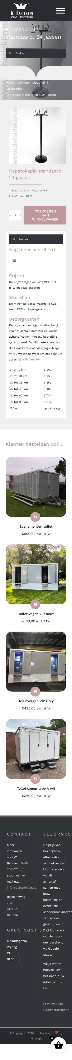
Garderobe (29, 190)
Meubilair (42, 190)
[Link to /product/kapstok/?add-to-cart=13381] (35, 779)
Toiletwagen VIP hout (36, 614)
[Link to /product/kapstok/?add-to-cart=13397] (35, 517)
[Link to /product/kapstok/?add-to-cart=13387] (35, 692)
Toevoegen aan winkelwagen (45, 215)
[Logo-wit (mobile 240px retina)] (21, 4)
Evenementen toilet (36, 526)
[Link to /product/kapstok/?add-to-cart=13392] (35, 604)
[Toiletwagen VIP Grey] (36, 634)
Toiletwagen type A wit (36, 788)
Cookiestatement (56, 1010)
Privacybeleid (53, 1004)
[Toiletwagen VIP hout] (36, 547)
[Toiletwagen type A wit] (36, 722)
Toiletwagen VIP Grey (36, 701)
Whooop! (36, 1038)
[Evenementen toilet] (36, 460)
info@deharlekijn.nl (21, 887)
